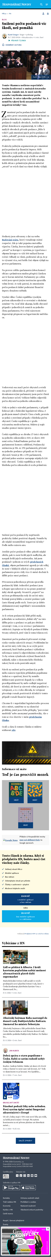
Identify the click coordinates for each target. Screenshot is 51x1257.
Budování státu (10, 239)
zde (13, 730)
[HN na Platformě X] (17, 1175)
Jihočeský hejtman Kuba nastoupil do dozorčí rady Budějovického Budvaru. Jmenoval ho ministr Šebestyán (25, 1021)
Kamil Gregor (13, 35)
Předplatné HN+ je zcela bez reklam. (37, 934)
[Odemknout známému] (48, 13)
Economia (6, 1206)
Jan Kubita (14, 1051)
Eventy (5, 1224)
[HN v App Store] (28, 1187)
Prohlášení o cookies (28, 1202)
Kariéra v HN (8, 1210)
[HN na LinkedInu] (28, 1175)
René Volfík (42, 77)
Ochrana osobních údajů (30, 1198)
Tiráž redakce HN (9, 1202)
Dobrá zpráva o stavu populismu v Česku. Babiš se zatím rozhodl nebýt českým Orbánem (24, 1059)
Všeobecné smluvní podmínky (32, 1210)
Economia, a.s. (18, 1162)
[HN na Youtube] (36, 1175)
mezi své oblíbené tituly (30, 840)
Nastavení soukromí (28, 1206)
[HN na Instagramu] (24, 1175)
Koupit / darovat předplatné (13, 1220)
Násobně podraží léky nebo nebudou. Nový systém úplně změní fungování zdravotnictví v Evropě (24, 1109)
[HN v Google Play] (11, 1187)
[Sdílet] (43, 13)
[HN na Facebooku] (21, 1175)
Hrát (16, 800)
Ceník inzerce (8, 1214)
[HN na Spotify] (32, 1175)
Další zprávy (25, 1141)
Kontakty (6, 1198)
